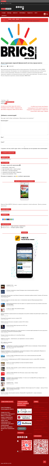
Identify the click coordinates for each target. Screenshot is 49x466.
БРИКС (45, 414)
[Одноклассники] (4, 219)
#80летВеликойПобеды (39, 407)
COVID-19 (37, 414)
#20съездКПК (36, 405)
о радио (4, 12)
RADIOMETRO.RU (5, 410)
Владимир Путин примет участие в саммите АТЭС (11, 318)
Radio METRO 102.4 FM (6, 159)
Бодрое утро (36, 416)
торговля (35, 432)
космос (35, 427)
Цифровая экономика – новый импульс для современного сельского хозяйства (17, 338)
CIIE (34, 414)
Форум (38, 422)
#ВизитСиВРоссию (37, 409)
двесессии (45, 426)
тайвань (44, 431)
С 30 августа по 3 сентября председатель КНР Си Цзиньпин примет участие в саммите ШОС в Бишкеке (22, 359)
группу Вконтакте (6, 211)
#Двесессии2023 (44, 409)
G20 (39, 414)
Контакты (4, 15)
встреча (45, 424)
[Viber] (9, 219)
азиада (42, 424)
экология (41, 432)
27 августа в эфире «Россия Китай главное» (16, 308)
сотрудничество (36, 431)
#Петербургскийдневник (37, 410)
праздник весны (38, 429)
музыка (42, 427)
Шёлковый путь (37, 424)
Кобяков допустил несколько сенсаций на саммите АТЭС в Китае (14, 321)
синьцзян (43, 429)
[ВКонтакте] (3, 219)
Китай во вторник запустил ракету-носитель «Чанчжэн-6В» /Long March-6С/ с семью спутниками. (21, 392)
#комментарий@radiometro (41, 412)
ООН (42, 418)
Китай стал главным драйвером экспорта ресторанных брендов (20, 362)
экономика (45, 432)
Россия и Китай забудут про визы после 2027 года (17, 325)
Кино (41, 416)
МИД (34, 418)
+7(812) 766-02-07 (5, 226)
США (44, 421)
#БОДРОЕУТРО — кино (12, 285)
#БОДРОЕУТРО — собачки (12, 382)
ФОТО (36, 12)
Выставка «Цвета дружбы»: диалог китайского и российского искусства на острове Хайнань (26, 367)
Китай (45, 416)
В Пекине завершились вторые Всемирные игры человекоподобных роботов (22, 290)
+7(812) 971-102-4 (5, 227)
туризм (38, 432)
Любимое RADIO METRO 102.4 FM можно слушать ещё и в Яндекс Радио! (22, 372)
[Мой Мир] (6, 219)
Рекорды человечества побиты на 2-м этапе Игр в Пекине (13, 335)
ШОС (45, 423)
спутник (41, 431)
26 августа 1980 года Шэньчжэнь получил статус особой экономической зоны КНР (24, 355)
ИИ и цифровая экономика (6, 342)
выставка (35, 426)
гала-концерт (39, 426)
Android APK (22, 428)
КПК (39, 416)
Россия (39, 421)
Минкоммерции (38, 418)
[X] (8, 219)
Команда (9, 12)
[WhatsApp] (11, 219)
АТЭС (42, 414)
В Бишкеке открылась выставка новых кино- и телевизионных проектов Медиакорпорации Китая (21, 299)
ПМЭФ (44, 418)
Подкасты (29, 12)
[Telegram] (13, 219)
